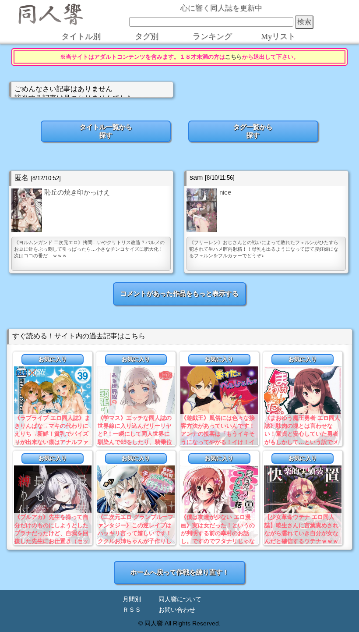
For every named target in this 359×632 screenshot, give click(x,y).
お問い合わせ (176, 610)
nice (225, 192)
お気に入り (53, 359)
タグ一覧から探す (253, 131)
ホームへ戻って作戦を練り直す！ (179, 572)
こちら (233, 57)
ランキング (212, 36)
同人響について (179, 599)
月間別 (132, 599)
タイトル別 (81, 36)
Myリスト (278, 36)
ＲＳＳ (132, 610)
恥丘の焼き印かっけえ (77, 192)
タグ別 (146, 36)
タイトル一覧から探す (106, 131)
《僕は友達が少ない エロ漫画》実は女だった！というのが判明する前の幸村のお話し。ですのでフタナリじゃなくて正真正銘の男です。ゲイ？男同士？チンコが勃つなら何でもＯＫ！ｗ (218, 541)
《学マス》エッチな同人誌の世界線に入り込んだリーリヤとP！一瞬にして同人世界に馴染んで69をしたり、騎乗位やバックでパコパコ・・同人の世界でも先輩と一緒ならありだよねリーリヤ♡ (135, 442)
